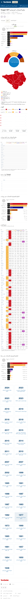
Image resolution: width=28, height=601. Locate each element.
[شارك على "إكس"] (2, 17)
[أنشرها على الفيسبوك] (5, 17)
